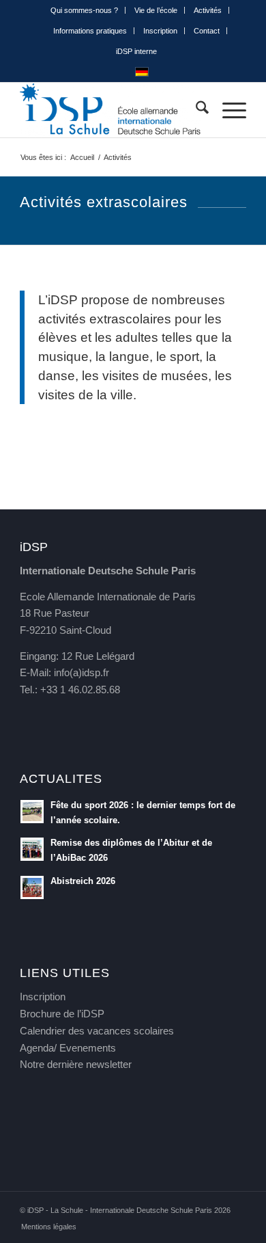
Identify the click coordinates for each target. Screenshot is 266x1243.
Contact (207, 31)
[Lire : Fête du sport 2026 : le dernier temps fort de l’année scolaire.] (32, 811)
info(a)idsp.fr (81, 672)
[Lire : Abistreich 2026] (32, 887)
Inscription (160, 31)
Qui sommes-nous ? (84, 10)
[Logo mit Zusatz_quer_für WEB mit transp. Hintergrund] (110, 110)
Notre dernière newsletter (76, 1064)
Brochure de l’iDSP (62, 1013)
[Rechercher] (195, 110)
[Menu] (227, 110)
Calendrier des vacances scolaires (97, 1031)
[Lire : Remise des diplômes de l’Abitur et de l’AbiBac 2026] (32, 849)
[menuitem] (84, 10)
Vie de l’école (155, 10)
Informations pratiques (90, 31)
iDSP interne (136, 51)
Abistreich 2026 (82, 881)
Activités (208, 10)
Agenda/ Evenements (68, 1048)
